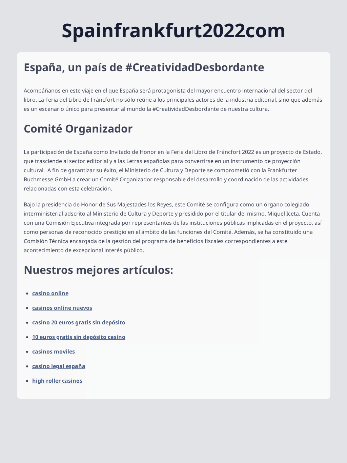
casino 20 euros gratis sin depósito (78, 322)
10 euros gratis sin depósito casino (78, 337)
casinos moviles (53, 351)
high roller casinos (57, 380)
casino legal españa (58, 366)
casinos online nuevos (62, 307)
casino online (50, 293)
